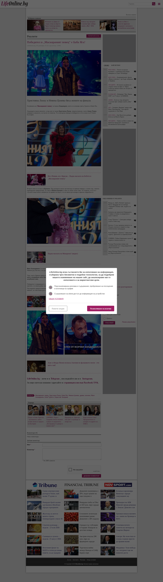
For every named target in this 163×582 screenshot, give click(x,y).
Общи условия (56, 299)
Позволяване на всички (100, 309)
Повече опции (58, 309)
